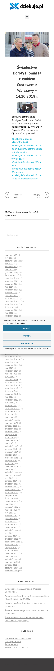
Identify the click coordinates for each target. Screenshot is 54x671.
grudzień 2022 (11, 295)
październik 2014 (12, 490)
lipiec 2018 (10, 391)
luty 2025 (9, 258)
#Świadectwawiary (28, 178)
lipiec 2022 (10, 307)
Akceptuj (27, 328)
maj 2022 (9, 313)
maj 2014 (9, 504)
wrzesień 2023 (11, 281)
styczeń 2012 (11, 565)
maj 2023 (9, 287)
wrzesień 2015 (11, 458)
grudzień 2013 (11, 518)
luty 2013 (9, 533)
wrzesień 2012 (11, 545)
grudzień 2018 (11, 379)
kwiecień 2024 (11, 267)
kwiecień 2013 (11, 530)
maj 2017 (9, 417)
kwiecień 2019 (11, 371)
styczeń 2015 (11, 481)
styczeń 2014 (11, 516)
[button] (27, 17)
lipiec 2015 (10, 463)
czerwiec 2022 (12, 310)
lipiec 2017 (10, 414)
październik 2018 (12, 385)
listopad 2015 (11, 455)
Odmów (27, 336)
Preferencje (27, 343)
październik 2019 (12, 359)
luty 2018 (9, 403)
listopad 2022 (11, 298)
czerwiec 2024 (12, 261)
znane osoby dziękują (16, 647)
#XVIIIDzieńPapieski (21, 139)
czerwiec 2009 (12, 571)
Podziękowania (13, 642)
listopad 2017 (11, 406)
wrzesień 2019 (11, 362)
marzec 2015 (11, 475)
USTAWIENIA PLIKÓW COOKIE (36, 348)
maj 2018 (9, 397)
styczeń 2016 (11, 449)
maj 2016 (9, 443)
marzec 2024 (11, 269)
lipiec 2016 (10, 437)
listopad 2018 (11, 382)
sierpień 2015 (11, 461)
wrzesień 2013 (11, 524)
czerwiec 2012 (11, 553)
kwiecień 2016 (11, 446)
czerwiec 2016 (12, 440)
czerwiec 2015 (11, 466)
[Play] (27, 107)
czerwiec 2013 (11, 527)
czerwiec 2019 (12, 365)
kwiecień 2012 (11, 559)
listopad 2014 (11, 487)
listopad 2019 (11, 356)
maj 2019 (9, 368)
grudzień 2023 (11, 272)
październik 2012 (12, 542)
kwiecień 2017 (11, 420)
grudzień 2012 (11, 539)
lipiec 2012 (10, 550)
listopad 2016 (11, 432)
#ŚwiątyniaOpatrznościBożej (26, 145)
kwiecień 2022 (11, 316)
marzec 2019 (11, 374)
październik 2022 (12, 301)
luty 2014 (9, 513)
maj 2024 (9, 264)
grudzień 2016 (11, 429)
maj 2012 (9, 556)
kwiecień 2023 (11, 290)
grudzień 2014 (11, 484)
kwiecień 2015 (11, 472)
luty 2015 (9, 478)
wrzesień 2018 (11, 388)
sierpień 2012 (11, 547)
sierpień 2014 (11, 495)
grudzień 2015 (11, 452)
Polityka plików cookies (14, 348)
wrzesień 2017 (11, 411)
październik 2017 (12, 408)
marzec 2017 (11, 423)
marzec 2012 (11, 562)
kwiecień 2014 (11, 507)
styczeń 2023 (11, 293)
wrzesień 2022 (11, 304)
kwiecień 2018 (11, 400)
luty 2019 (9, 377)
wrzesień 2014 (11, 492)
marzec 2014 (11, 510)
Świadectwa (11, 644)
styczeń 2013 (11, 536)
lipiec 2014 (10, 498)
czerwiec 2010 (12, 568)
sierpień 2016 (11, 434)
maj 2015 (9, 469)
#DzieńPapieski (19, 142)
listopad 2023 (11, 275)
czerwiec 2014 (12, 501)
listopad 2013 (11, 521)
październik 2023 (12, 278)
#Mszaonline (20, 152)
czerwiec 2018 (12, 394)
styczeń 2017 (11, 426)
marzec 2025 (11, 255)
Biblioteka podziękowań (18, 639)
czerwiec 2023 (12, 284)
